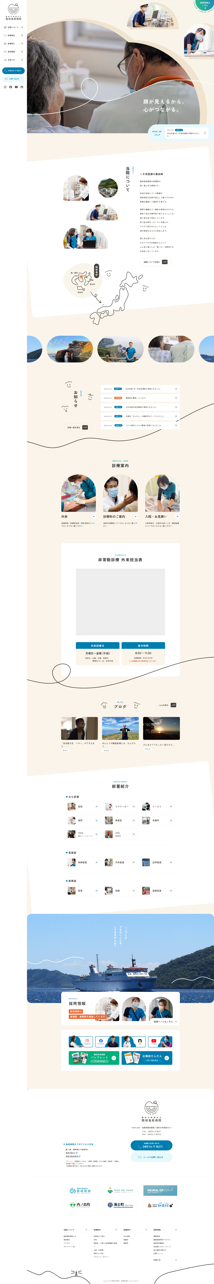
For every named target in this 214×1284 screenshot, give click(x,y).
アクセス (67, 1243)
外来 (95, 1240)
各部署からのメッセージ (162, 1246)
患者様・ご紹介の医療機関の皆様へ (105, 1245)
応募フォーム (158, 1253)
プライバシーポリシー (101, 1257)
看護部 (125, 1240)
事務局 (125, 1243)
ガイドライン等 (69, 1246)
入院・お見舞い (99, 1250)
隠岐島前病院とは (70, 1236)
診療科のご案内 (99, 1236)
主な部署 (126, 1236)
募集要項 (156, 1236)
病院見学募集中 (158, 1243)
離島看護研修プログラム (162, 1240)
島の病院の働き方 (159, 1250)
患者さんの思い (99, 1253)
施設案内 (67, 1240)
